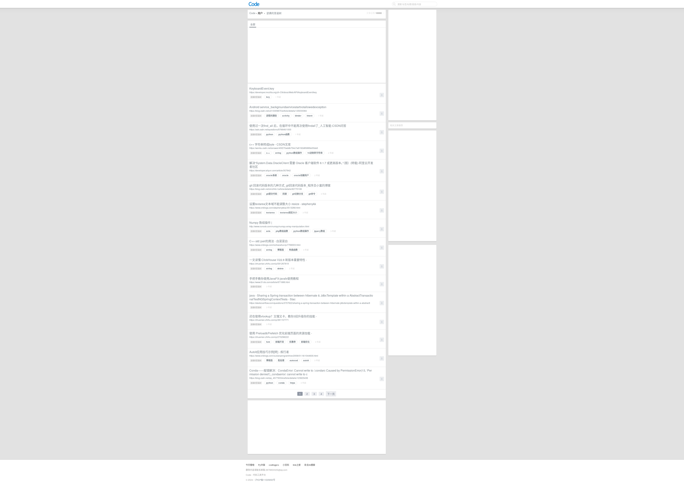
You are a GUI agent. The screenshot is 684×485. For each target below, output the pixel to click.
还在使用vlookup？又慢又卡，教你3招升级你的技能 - (283, 316)
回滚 (285, 193)
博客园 (280, 249)
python (269, 134)
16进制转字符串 (315, 152)
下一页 (331, 394)
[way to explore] (254, 5)
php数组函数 (282, 231)
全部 (252, 24)
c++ (268, 152)
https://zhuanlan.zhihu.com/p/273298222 (269, 336)
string (278, 152)
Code (252, 13)
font (268, 341)
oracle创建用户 (301, 175)
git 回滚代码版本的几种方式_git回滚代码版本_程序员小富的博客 (290, 185)
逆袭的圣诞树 (273, 13)
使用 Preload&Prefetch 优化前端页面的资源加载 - (280, 333)
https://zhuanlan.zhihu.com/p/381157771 (269, 319)
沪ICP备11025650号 (265, 479)
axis (268, 231)
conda (281, 382)
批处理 (281, 360)
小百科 (286, 464)
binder (298, 115)
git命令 (312, 193)
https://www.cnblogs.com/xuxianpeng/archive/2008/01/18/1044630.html (283, 355)
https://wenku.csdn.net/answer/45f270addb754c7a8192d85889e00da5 (283, 147)
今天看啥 (250, 464)
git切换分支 (297, 193)
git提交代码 (271, 193)
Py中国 (261, 464)
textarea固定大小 (288, 212)
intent (309, 115)
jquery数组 (319, 231)
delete (280, 268)
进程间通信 (271, 115)
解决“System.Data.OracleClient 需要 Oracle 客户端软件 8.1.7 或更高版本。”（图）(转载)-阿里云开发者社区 (311, 165)
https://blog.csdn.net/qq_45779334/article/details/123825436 (278, 377)
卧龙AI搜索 (309, 464)
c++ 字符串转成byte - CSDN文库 (270, 144)
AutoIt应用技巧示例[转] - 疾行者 (269, 352)
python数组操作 (294, 152)
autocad (294, 360)
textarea (270, 212)
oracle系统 (271, 175)
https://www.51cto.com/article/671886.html (269, 282)
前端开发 (279, 341)
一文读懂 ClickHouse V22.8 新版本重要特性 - (278, 260)
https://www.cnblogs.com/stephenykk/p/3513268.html (274, 207)
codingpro (274, 464)
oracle (285, 175)
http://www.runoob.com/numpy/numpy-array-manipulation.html (279, 226)
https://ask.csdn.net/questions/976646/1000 (270, 129)
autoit (306, 360)
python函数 (284, 134)
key (268, 96)
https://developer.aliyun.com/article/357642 (270, 170)
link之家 (297, 464)
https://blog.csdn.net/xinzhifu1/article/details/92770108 (275, 188)
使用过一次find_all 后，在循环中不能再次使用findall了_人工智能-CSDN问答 (297, 126)
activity (286, 115)
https (292, 382)
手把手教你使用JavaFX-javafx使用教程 (274, 278)
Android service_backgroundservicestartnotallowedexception (287, 107)
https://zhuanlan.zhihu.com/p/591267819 (269, 263)
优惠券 (292, 341)
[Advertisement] (412, 65)
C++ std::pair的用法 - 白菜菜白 (268, 241)
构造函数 (293, 249)
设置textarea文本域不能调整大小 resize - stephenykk (282, 204)
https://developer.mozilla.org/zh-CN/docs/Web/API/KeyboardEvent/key (283, 92)
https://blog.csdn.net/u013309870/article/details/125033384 (278, 110)
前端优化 (305, 341)
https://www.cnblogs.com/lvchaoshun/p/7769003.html (274, 244)
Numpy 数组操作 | (260, 223)
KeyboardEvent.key (261, 88)
